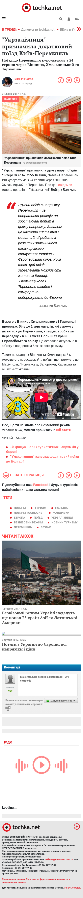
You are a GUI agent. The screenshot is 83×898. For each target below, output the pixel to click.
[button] (69, 19)
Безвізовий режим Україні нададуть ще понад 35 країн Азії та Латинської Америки (40, 617)
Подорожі (10, 99)
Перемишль (23, 527)
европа (19, 517)
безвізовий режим (28, 522)
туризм (40, 508)
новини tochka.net (29, 512)
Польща (61, 508)
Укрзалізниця (62, 517)
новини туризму (65, 522)
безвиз (46, 527)
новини (20, 508)
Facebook (41, 485)
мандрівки (61, 512)
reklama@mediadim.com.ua (59, 859)
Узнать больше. (72, 888)
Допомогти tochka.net (38, 29)
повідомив (64, 185)
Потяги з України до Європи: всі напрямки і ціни (34, 646)
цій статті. (64, 430)
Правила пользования (13, 879)
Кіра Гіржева (24, 79)
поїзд (38, 517)
